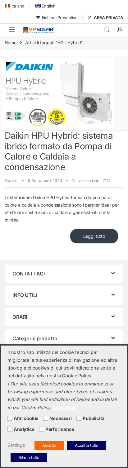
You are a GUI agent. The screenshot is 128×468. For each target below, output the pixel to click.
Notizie (11, 180)
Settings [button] (16, 445)
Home (10, 42)
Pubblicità (94, 418)
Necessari (60, 418)
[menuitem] (15, 6)
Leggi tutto (94, 236)
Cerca (106, 29)
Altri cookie (26, 418)
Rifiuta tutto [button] (28, 457)
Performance (59, 429)
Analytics (24, 429)
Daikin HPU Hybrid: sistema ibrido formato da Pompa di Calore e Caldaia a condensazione (59, 151)
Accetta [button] (49, 445)
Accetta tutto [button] (86, 445)
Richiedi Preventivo (60, 17)
